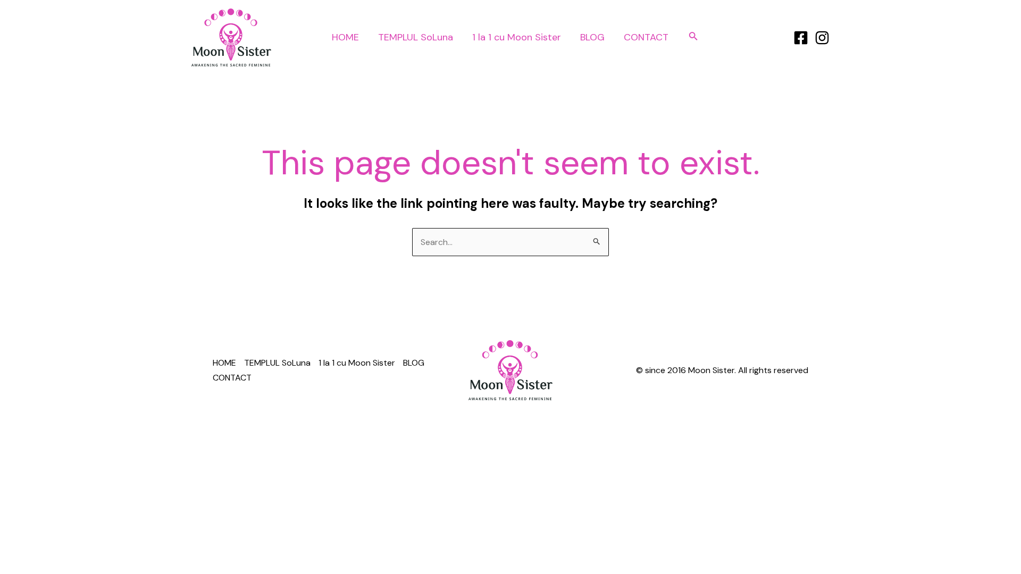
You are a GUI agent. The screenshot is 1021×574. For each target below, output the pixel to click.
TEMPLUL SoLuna (415, 37)
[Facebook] (800, 37)
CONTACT (646, 37)
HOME (345, 37)
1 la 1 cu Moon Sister (516, 37)
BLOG (592, 37)
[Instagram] (822, 37)
